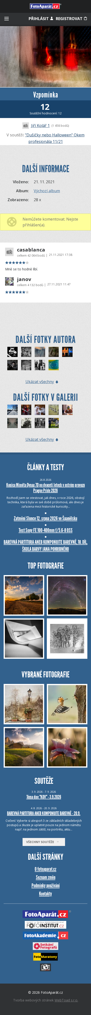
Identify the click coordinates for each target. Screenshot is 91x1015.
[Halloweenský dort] (67, 410)
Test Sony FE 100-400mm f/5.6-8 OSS (46, 530)
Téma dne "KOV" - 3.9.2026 (43, 797)
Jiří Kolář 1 (40, 125)
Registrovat (69, 18)
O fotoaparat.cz (45, 869)
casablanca (31, 250)
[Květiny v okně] (54, 352)
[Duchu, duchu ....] (12, 423)
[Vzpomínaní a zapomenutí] (54, 410)
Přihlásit (39, 18)
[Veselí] (40, 365)
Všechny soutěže (41, 842)
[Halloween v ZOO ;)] (54, 423)
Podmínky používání (46, 885)
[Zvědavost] (54, 365)
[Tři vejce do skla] (12, 352)
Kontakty (45, 893)
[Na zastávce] (26, 352)
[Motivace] (40, 352)
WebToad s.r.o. (66, 1000)
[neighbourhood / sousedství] (26, 423)
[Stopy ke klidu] (12, 410)
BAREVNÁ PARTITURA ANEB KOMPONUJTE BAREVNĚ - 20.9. (43, 813)
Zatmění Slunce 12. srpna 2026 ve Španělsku (45, 518)
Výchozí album (47, 190)
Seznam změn (45, 877)
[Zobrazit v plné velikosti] (45, 56)
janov (24, 279)
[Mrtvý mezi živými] (26, 365)
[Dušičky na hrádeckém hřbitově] (40, 423)
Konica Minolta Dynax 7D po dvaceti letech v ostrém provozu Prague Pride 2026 (45, 487)
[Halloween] (26, 410)
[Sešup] (12, 365)
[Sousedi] (67, 352)
